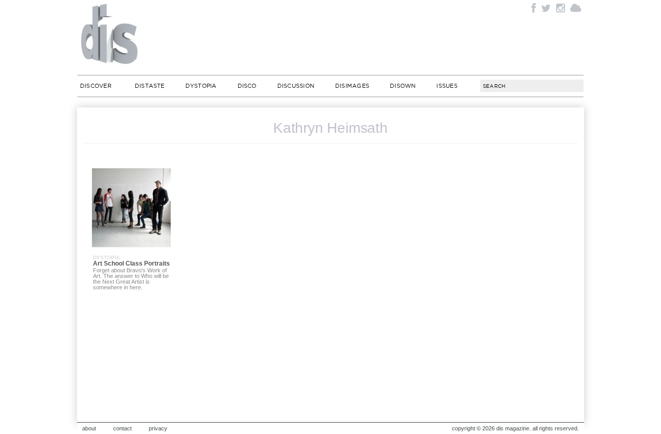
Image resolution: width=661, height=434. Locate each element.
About (89, 428)
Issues (446, 86)
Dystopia (201, 86)
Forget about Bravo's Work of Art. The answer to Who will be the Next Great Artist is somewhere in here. (131, 278)
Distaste (150, 86)
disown (403, 86)
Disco (247, 86)
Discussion (295, 86)
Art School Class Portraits (131, 263)
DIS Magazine (110, 33)
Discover (96, 86)
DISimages (352, 86)
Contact (122, 428)
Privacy (158, 428)
